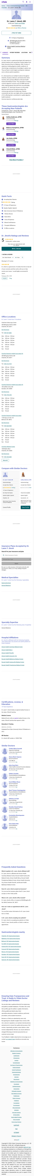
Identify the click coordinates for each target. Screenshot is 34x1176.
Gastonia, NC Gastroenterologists (10, 959)
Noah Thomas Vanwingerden (17, 790)
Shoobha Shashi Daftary (16, 807)
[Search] (23, 2)
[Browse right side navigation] (30, 2)
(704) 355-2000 (8, 457)
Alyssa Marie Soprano (15, 757)
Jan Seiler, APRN (11, 138)
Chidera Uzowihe (14, 773)
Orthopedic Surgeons (16, 1091)
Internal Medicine (6, 585)
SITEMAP (16, 1132)
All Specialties (16, 1114)
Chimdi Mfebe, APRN (13, 149)
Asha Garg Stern (13, 765)
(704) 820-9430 (8, 426)
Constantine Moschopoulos (16, 815)
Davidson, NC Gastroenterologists (11, 954)
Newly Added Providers (16, 1117)
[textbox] (16, 555)
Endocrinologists (16, 1067)
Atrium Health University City (9, 656)
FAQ (16, 1129)
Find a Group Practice (16, 1122)
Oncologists (16, 1084)
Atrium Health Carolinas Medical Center (16, 47)
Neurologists (16, 1079)
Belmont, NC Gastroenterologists (10, 941)
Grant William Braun (14, 782)
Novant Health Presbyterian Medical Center (13, 665)
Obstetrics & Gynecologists (16, 1081)
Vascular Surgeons (16, 1112)
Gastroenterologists (16, 1072)
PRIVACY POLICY (16, 1136)
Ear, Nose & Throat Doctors (16, 1065)
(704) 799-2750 (8, 395)
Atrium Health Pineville (8, 653)
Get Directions (5, 329)
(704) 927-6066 (8, 333)
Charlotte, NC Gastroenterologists (11, 936)
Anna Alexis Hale (14, 823)
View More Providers (16, 160)
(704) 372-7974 (8, 364)
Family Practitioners (16, 1070)
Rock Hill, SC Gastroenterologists (10, 957)
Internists (16, 1077)
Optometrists (16, 1088)
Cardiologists (16, 1055)
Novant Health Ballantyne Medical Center (12, 659)
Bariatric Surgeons (16, 1053)
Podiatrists (16, 1100)
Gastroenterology (6, 583)
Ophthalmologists (16, 1086)
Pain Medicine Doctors (16, 1093)
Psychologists (16, 1105)
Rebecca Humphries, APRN (15, 127)
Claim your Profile (20, 23)
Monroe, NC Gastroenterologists (10, 952)
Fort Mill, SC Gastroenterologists (10, 944)
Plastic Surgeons (16, 1098)
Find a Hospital (16, 1119)
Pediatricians (16, 1096)
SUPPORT (16, 1125)
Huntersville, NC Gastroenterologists (11, 946)
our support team (10, 1039)
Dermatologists (16, 1062)
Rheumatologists (16, 1107)
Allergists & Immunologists (16, 1051)
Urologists (16, 1110)
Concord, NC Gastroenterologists (10, 949)
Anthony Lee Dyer (14, 798)
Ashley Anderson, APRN (14, 117)
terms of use (27, 1147)
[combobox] (16, 555)
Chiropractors (16, 1058)
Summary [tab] (5, 52)
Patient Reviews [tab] (15, 52)
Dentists (16, 1060)
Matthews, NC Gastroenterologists (11, 938)
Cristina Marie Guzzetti (15, 748)
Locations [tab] (24, 52)
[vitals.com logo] (4, 2)
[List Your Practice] (26, 2)
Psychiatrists (16, 1103)
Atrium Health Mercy (7, 650)
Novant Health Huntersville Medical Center (13, 662)
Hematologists (16, 1074)
